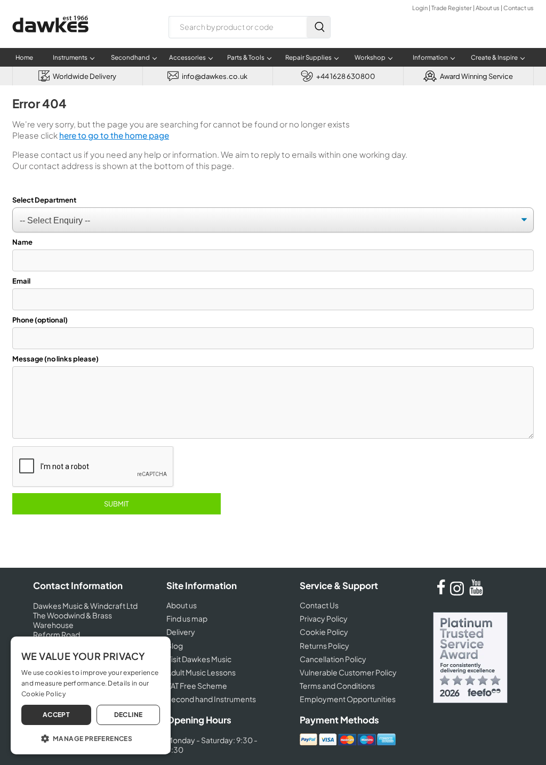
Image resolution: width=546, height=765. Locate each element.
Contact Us (319, 605)
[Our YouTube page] (476, 592)
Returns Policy (324, 645)
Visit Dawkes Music (198, 659)
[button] (90, 738)
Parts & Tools (245, 57)
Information (430, 57)
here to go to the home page (114, 135)
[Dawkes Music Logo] (50, 39)
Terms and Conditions (337, 685)
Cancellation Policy (333, 659)
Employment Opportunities (348, 699)
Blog (174, 645)
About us (488, 7)
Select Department (44, 200)
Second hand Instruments (211, 699)
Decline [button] (128, 715)
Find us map (186, 618)
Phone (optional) (40, 320)
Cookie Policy (324, 632)
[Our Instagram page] (458, 592)
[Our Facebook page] (441, 592)
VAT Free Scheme (196, 685)
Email (21, 281)
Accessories (187, 57)
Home (24, 57)
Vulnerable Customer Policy (348, 672)
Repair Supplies (308, 57)
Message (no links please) (55, 359)
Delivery (180, 632)
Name (22, 242)
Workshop (370, 57)
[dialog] (91, 695)
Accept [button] (56, 715)
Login (420, 7)
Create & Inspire (494, 57)
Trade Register (451, 7)
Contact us (518, 7)
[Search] (318, 27)
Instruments (70, 57)
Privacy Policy (324, 618)
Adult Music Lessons (201, 672)
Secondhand (130, 57)
